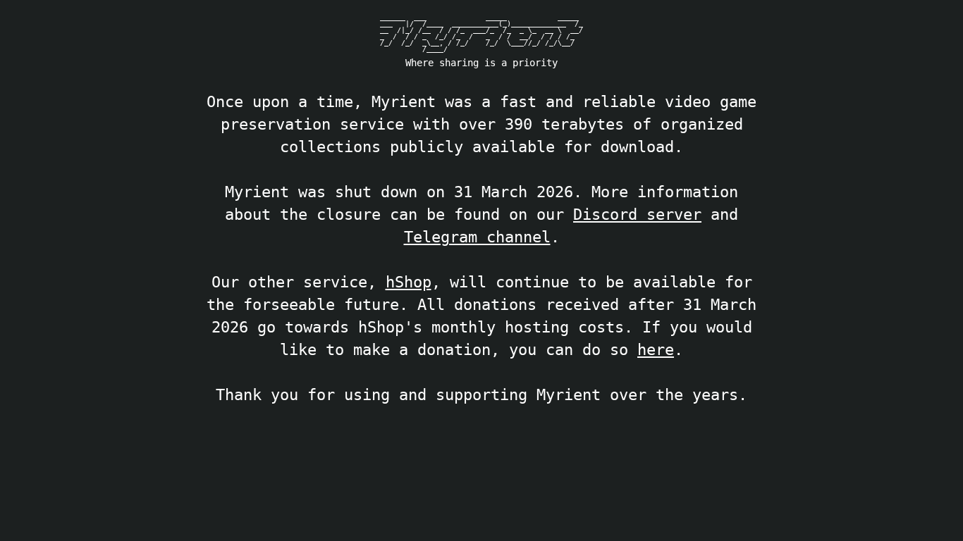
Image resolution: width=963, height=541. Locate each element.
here (655, 349)
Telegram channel (477, 237)
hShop (408, 282)
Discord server (637, 214)
